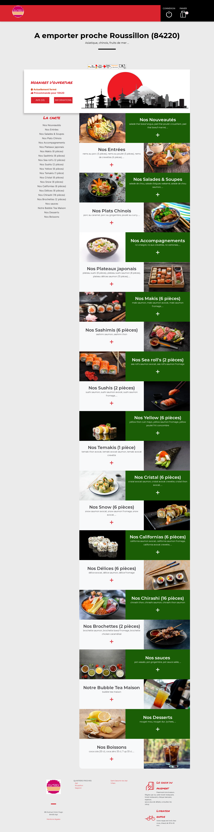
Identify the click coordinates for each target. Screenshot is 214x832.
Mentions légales (53, 819)
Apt (76, 783)
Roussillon (79, 785)
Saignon (78, 788)
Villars (113, 783)
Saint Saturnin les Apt (119, 781)
